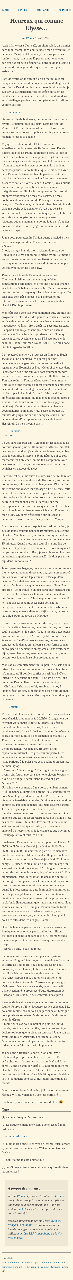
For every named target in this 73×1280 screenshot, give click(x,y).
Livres (22, 9)
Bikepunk (58, 1196)
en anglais (28, 1225)
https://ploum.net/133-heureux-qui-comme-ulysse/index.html (34, 1262)
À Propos (65, 9)
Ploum (30, 38)
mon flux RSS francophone (33, 1233)
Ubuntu (13, 706)
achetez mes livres (30, 1209)
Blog (5, 9)
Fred (11, 435)
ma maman (15, 112)
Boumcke (14, 431)
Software (42, 9)
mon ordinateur (17, 1136)
